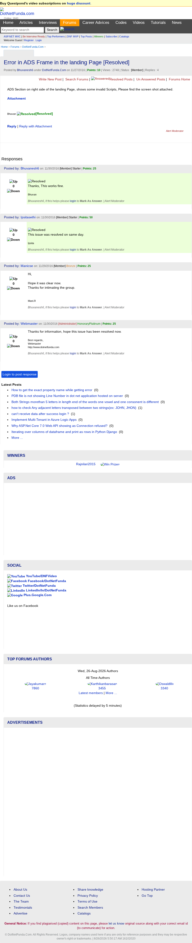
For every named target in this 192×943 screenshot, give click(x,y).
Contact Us (22, 895)
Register (29, 40)
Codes (121, 22)
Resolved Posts (121, 79)
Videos (139, 22)
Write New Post (50, 79)
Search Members (90, 907)
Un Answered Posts (150, 79)
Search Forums (76, 79)
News (177, 22)
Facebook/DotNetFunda (46, 581)
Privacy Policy (88, 895)
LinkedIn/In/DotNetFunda (45, 590)
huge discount (78, 3)
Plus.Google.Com (37, 595)
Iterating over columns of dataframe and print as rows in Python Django (64, 432)
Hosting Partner (153, 889)
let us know (116, 923)
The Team (21, 901)
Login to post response (20, 374)
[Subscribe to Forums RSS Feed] (187, 52)
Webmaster (29, 323)
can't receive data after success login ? (40, 414)
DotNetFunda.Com (33, 46)
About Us (20, 889)
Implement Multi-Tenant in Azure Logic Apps (44, 419)
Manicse (27, 266)
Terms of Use (87, 901)
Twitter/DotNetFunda (39, 585)
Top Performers (56, 36)
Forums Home (179, 79)
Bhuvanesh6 (25, 70)
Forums (69, 22)
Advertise (20, 913)
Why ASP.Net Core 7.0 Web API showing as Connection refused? (59, 426)
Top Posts (86, 36)
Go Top (147, 895)
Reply (11, 126)
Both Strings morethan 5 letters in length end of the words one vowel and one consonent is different (85, 402)
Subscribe (111, 36)
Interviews (48, 22)
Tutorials (158, 22)
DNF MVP (72, 36)
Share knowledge (90, 889)
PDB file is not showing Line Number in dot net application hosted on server (67, 396)
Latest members (91, 693)
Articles (26, 22)
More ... (17, 437)
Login (39, 40)
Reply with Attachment (35, 126)
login (73, 201)
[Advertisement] (97, 519)
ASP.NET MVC (12, 36)
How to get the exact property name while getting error (51, 390)
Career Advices (95, 22)
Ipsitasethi (28, 217)
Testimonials (23, 907)
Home (8, 22)
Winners (98, 36)
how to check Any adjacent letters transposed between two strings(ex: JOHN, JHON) (73, 408)
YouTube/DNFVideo (41, 576)
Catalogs (124, 36)
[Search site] (67, 30)
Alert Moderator (175, 131)
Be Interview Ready (34, 36)
